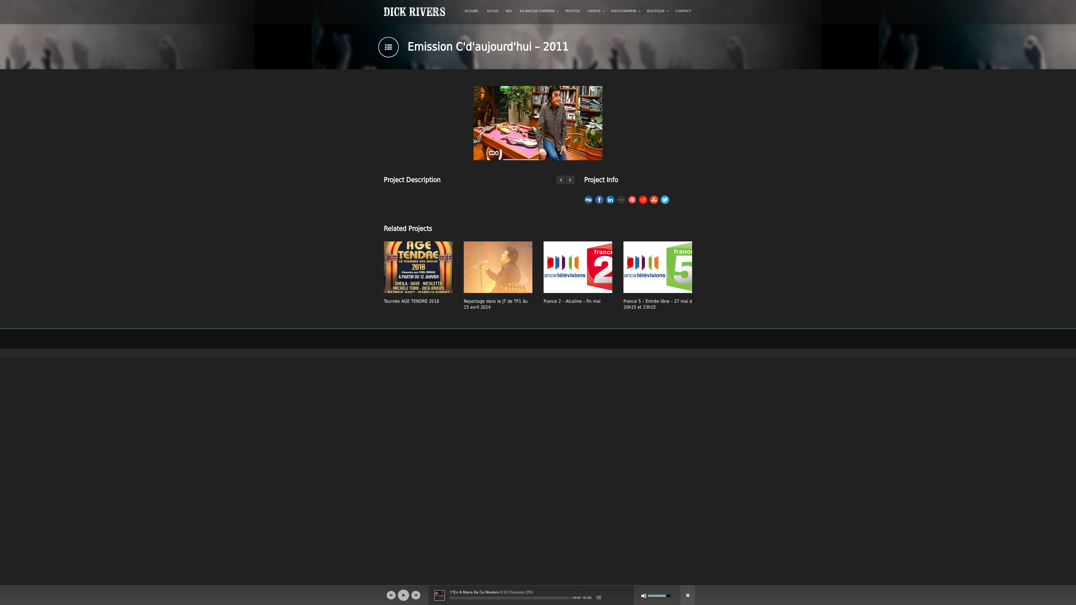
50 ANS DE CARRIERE (537, 11)
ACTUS (492, 11)
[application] (538, 595)
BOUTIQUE (656, 11)
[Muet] (644, 596)
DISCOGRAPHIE (623, 11)
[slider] (510, 598)
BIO (509, 11)
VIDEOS (594, 11)
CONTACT (683, 11)
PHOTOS (572, 11)
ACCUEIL (472, 11)
